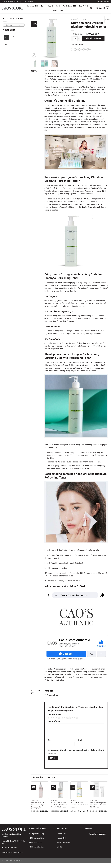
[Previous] (35, 38)
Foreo (43, 6)
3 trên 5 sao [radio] (58, 717)
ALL (6, 37)
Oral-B (50, 6)
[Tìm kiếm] (91, 8)
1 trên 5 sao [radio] (48, 717)
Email (80, 740)
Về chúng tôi (61, 834)
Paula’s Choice (84, 6)
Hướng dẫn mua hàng (36, 834)
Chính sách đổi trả (35, 842)
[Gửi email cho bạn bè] (81, 49)
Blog (61, 10)
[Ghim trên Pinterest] (85, 49)
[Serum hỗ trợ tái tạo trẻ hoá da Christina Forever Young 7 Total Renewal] (59, 790)
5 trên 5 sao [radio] (74, 717)
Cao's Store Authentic (97, 834)
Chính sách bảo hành (36, 847)
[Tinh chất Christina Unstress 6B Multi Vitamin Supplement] (79, 790)
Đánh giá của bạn (54, 714)
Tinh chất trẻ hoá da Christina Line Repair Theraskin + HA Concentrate (38, 806)
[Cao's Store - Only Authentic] (12, 8)
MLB (36, 6)
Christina (83, 19)
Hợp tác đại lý (61, 838)
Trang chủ (74, 19)
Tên (49, 740)
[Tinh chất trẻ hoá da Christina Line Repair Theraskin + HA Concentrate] (40, 790)
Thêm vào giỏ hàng (93, 38)
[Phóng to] (34, 55)
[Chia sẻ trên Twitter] (77, 49)
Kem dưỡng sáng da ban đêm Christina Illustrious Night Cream (98, 805)
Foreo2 (6, 44)
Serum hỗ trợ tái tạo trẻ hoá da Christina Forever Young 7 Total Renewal (59, 805)
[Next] (64, 38)
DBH (74, 6)
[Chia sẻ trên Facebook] (73, 49)
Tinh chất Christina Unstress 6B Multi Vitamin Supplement (79, 805)
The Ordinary (67, 6)
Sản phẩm (30, 6)
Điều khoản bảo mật (64, 842)
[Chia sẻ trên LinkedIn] (89, 49)
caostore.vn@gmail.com (14, 852)
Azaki (55, 10)
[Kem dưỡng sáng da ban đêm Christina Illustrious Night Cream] (99, 790)
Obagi (58, 6)
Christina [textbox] (13, 25)
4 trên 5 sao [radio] (65, 717)
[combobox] (13, 25)
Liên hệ (59, 847)
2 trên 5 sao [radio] (52, 717)
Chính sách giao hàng (36, 838)
